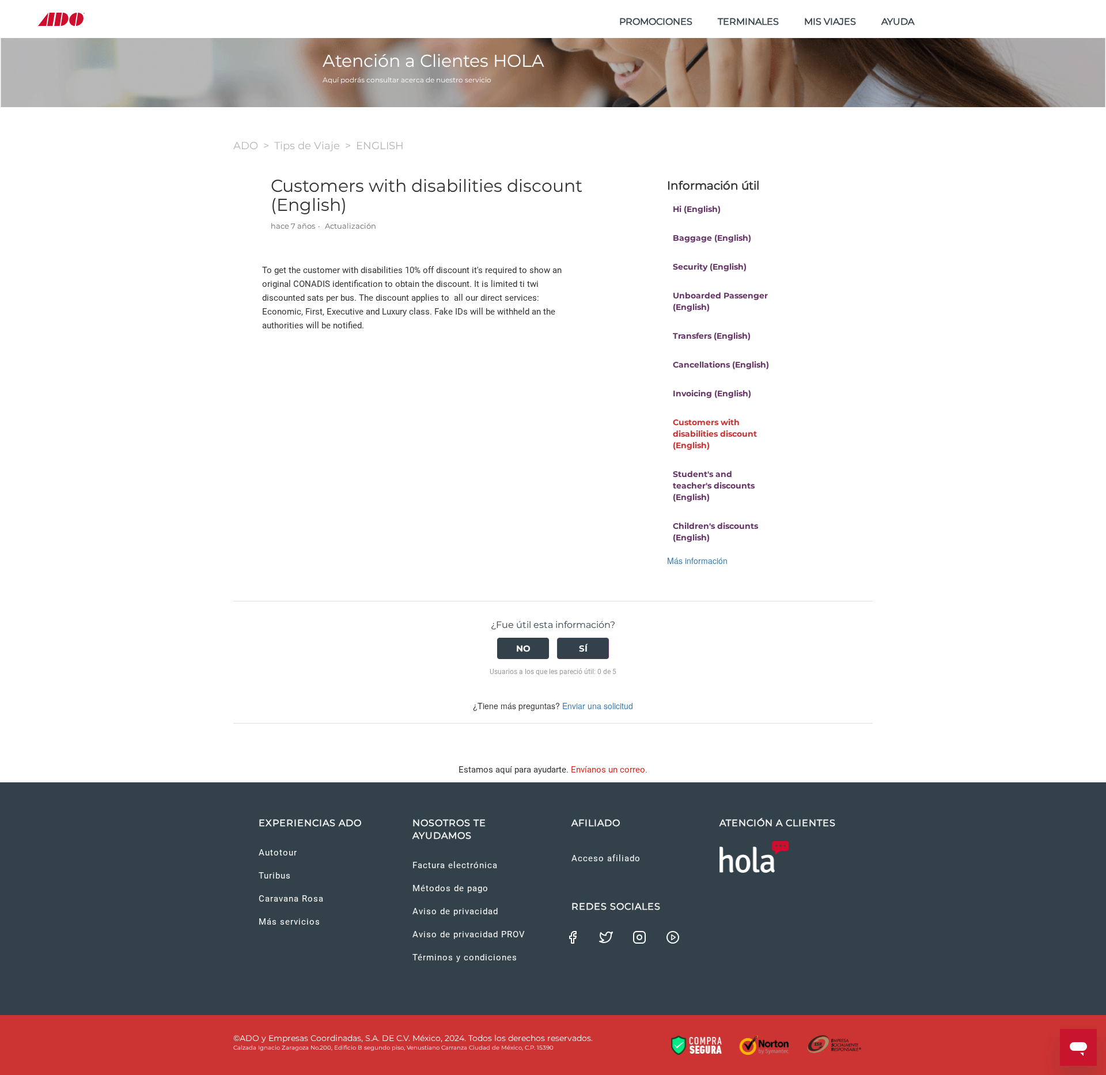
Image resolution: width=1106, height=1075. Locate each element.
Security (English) (710, 267)
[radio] (523, 648)
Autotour (278, 852)
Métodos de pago (450, 888)
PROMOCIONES (655, 21)
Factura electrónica (455, 865)
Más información (697, 560)
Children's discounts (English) (715, 532)
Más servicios (289, 922)
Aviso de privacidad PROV (468, 934)
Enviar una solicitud (597, 705)
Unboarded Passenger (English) (720, 301)
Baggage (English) (712, 238)
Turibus (275, 875)
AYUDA (897, 21)
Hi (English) (697, 209)
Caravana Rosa (291, 899)
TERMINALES (748, 21)
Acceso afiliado (606, 858)
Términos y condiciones (464, 957)
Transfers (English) (712, 336)
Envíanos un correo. (609, 769)
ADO (245, 145)
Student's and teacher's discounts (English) (714, 485)
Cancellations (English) (721, 364)
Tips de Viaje (307, 145)
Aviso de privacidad (455, 911)
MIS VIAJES (830, 21)
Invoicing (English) (712, 393)
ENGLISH (380, 145)
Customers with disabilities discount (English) (715, 434)
